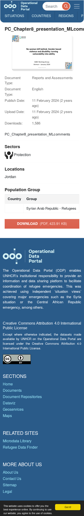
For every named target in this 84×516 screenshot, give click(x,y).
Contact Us (12, 478)
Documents (12, 390)
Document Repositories (22, 396)
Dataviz (9, 403)
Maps (7, 415)
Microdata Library (17, 440)
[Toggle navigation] (76, 6)
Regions (66, 15)
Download (42, 223)
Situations (14, 15)
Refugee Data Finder (20, 447)
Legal (7, 491)
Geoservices (13, 409)
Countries (41, 15)
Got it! (68, 507)
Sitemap (10, 484)
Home (8, 384)
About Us (10, 472)
